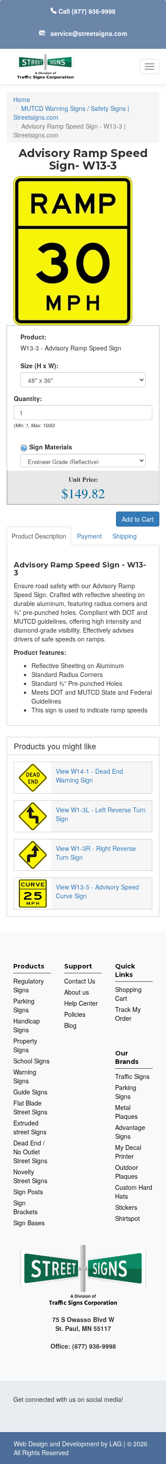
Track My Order (128, 1014)
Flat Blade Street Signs (30, 1107)
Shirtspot (127, 1218)
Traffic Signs (132, 1076)
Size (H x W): (39, 365)
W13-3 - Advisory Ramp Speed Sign (70, 347)
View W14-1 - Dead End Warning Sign (89, 775)
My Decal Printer (128, 1152)
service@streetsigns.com (88, 33)
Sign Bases (29, 1222)
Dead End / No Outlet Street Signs (30, 1151)
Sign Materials (49, 446)
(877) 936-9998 (94, 11)
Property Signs (25, 1045)
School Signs (31, 1060)
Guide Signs (30, 1091)
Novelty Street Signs (30, 1176)
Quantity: (28, 398)
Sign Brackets (25, 1207)
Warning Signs (24, 1076)
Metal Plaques (126, 1112)
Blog (70, 1025)
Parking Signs (24, 1005)
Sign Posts (28, 1191)
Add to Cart (138, 519)
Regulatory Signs (28, 985)
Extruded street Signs (29, 1127)
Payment (89, 535)
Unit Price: (83, 479)
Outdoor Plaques (126, 1172)
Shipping (124, 535)
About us (76, 992)
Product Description (39, 535)
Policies (74, 1014)
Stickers (126, 1207)
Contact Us (79, 980)
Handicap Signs (26, 1025)
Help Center (81, 1003)
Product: (33, 336)
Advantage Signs (130, 1132)
